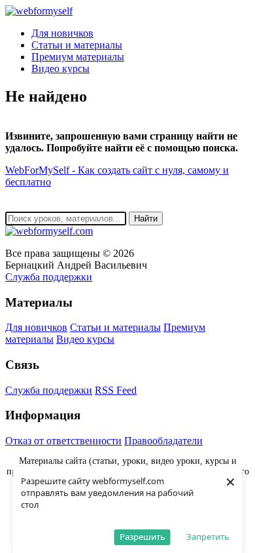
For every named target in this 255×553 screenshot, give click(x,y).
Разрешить (142, 537)
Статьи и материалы (76, 44)
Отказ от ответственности (63, 440)
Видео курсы (60, 68)
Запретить (208, 537)
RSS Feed (116, 390)
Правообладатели (163, 440)
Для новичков (62, 33)
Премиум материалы (77, 56)
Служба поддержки (48, 276)
